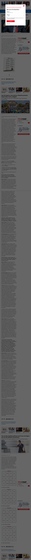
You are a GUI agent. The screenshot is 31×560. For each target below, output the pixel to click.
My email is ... (8, 11)
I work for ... (8, 14)
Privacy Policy (8, 23)
